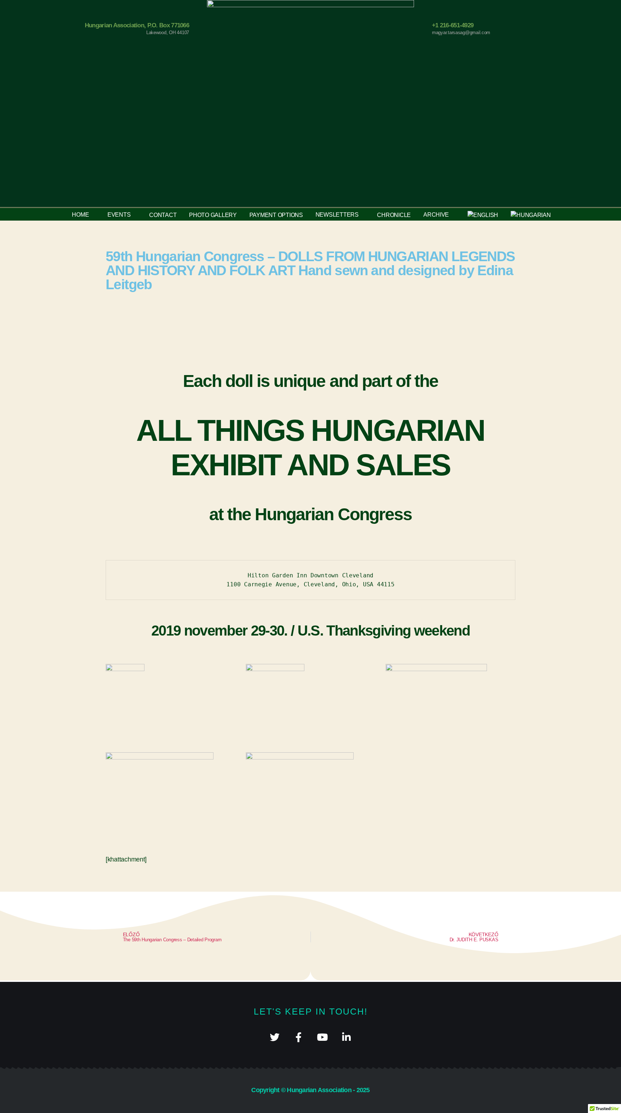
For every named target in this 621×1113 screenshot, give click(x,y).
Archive (436, 215)
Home (80, 215)
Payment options (276, 215)
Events (118, 215)
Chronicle (394, 215)
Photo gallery (213, 215)
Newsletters (337, 215)
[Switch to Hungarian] (531, 215)
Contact (162, 215)
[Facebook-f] (298, 1037)
